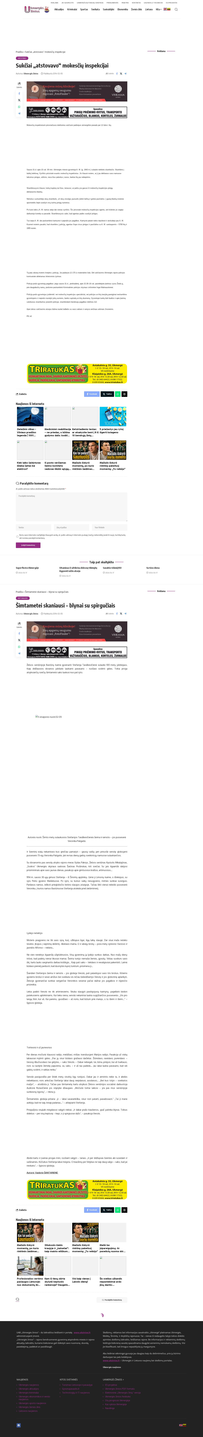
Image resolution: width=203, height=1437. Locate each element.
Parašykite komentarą (113, 1300)
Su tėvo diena (153, 567)
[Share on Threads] (124, 394)
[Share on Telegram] (125, 73)
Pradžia (19, 51)
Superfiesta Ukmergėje (27, 567)
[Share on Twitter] (121, 73)
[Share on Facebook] (117, 73)
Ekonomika (23, 1322)
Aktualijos (23, 598)
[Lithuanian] (169, 9)
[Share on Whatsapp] (19, 106)
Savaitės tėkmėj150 (112, 567)
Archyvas (22, 58)
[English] (165, 9)
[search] (176, 9)
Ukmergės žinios (31, 73)
